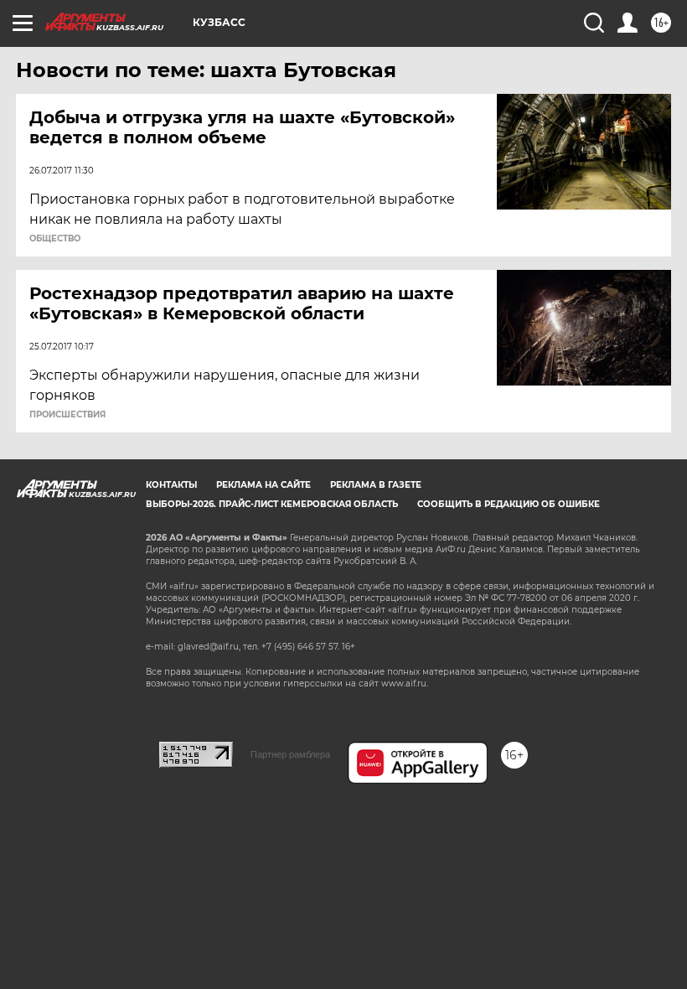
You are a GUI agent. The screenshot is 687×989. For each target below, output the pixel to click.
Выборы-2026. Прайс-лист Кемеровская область (272, 504)
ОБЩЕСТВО (54, 239)
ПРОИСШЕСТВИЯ (67, 415)
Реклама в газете (375, 484)
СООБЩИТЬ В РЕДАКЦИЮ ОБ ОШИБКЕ (508, 504)
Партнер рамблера (290, 754)
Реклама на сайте (263, 484)
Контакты (171, 484)
